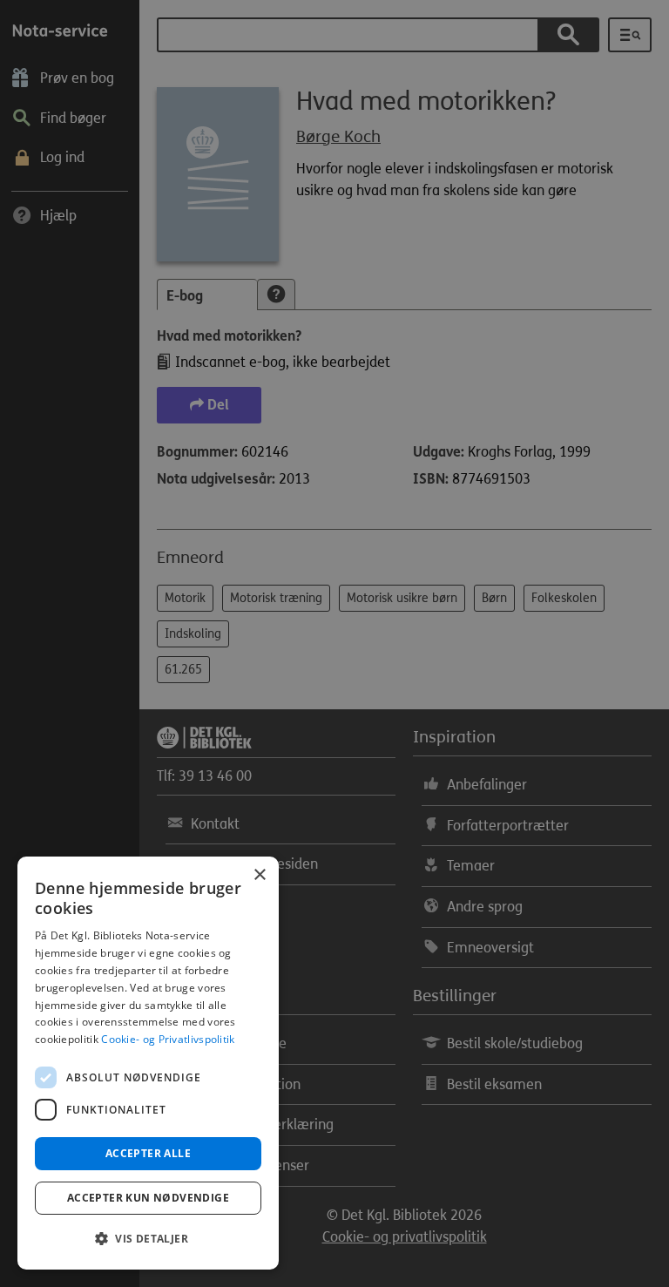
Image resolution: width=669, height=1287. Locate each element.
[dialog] (148, 1063)
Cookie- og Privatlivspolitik (167, 1039)
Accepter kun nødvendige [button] (148, 1197)
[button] (148, 1239)
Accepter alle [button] (148, 1153)
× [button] (259, 875)
